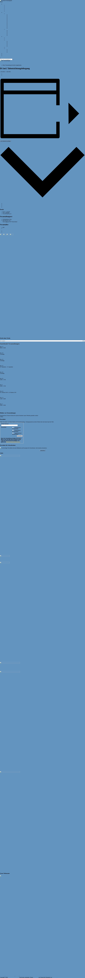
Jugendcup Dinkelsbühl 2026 (8, 382)
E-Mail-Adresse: (5, 423)
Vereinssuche (8, 7)
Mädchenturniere (11, 32)
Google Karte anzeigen (22, 221)
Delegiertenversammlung (10, 10)
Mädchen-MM (11, 26)
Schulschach (8, 40)
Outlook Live (5, 207)
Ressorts (4, 36)
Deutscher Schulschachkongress (14, 44)
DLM (9, 35)
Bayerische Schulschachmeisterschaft (16, 41)
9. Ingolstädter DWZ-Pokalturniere (9, 350)
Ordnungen (7, 6)
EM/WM (10, 50)
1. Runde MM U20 (5, 401)
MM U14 (10, 22)
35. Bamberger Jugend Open (8, 388)
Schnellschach (11, 30)
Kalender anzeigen (4, 410)
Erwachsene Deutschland (16, 431)
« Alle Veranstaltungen (4, 62)
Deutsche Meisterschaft (13, 34)
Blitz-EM (10, 18)
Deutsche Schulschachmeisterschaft (15, 42)
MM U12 (10, 20)
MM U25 (10, 25)
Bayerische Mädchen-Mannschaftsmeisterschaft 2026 (14, 356)
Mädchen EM (11, 16)
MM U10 (10, 19)
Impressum (2, 976)
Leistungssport (8, 48)
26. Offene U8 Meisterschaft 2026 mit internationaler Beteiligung (17, 395)
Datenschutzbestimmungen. (13, 441)
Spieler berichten (11, 52)
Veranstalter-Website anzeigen (9, 228)
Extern (6, 29)
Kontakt (17, 976)
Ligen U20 (10, 24)
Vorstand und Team (9, 5)
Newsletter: (4, 427)
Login (21, 976)
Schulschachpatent (12, 43)
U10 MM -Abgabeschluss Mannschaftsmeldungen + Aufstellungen (18, 363)
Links (6, 11)
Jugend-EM (10, 14)
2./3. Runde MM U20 (6, 407)
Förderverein (8, 8)
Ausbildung (7, 37)
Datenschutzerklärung (10, 976)
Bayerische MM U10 (5, 376)
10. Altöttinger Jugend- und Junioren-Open (12, 75)
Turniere (4, 12)
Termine (4, 55)
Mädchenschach (8, 38)
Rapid (9, 28)
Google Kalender (6, 203)
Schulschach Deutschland (16, 428)
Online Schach (6, 54)
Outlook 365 (5, 205)
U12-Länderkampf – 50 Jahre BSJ (10, 53)
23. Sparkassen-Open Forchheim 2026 (10, 369)
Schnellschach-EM (12, 17)
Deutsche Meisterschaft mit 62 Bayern (11, 74)
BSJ (3, 4)
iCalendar (5, 204)
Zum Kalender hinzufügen (5, 141)
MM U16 (10, 23)
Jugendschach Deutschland (17, 434)
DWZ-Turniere (11, 31)
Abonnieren (42, 450)
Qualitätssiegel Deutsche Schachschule (16, 46)
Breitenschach (8, 47)
